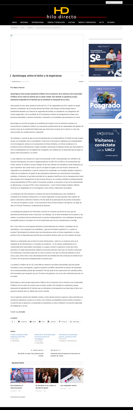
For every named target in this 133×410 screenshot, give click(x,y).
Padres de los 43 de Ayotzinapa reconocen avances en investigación (45, 337)
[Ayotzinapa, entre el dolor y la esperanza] (46, 53)
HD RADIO (111, 22)
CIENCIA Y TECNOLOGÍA (56, 22)
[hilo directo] (61, 12)
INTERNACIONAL (38, 22)
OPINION (81, 81)
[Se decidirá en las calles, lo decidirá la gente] (47, 375)
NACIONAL (24, 22)
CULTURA (71, 22)
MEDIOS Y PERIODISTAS (87, 22)
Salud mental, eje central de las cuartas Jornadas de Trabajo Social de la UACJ (46, 2)
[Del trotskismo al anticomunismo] (21, 375)
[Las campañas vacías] (71, 375)
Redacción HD (16, 81)
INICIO (14, 22)
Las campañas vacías (68, 385)
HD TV (101, 22)
